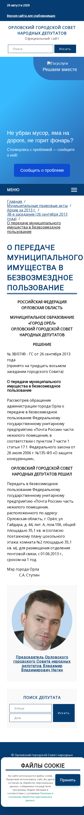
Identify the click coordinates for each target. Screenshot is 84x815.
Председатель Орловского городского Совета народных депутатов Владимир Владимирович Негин (42, 663)
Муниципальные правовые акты (37, 205)
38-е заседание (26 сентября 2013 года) (37, 216)
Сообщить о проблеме (42, 170)
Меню (13, 189)
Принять (68, 780)
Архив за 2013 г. (21, 210)
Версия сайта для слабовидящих (31, 16)
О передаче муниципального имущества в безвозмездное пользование (34, 227)
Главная (15, 201)
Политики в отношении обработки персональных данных (30, 797)
